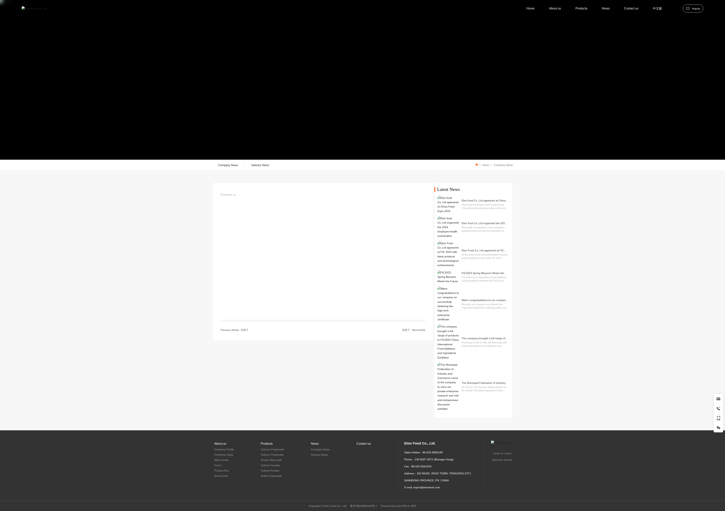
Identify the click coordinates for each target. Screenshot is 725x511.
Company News (228, 165)
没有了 (245, 329)
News (486, 164)
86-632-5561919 (421, 466)
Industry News (260, 165)
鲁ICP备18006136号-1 (363, 506)
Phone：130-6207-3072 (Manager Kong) (429, 459)
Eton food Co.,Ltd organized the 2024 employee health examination (484, 225)
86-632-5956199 (433, 452)
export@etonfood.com (426, 487)
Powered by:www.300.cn (395, 505)
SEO (413, 505)
